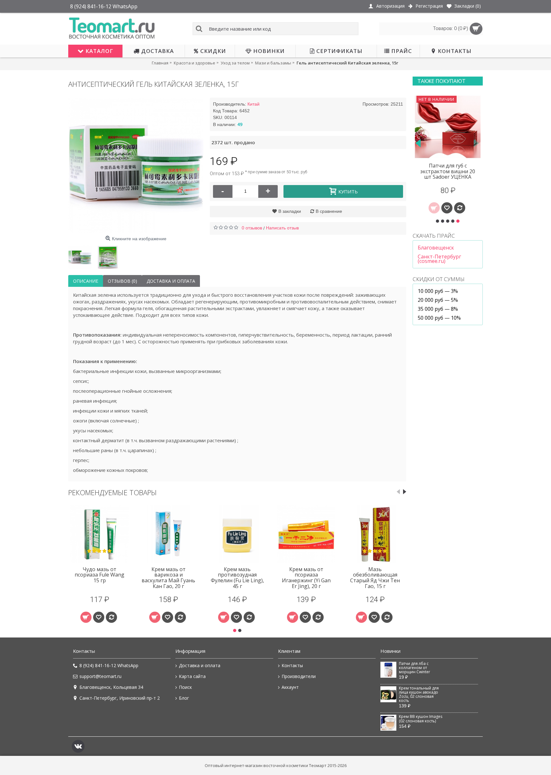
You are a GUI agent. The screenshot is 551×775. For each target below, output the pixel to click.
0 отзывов (252, 227)
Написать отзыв (282, 227)
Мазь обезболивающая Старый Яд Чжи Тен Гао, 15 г (375, 578)
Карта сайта (192, 676)
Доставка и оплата (171, 281)
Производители (299, 676)
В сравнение (329, 211)
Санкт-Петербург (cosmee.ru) (439, 259)
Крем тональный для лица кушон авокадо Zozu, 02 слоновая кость (419, 694)
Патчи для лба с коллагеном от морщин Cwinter (414, 667)
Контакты (292, 665)
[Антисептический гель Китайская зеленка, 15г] (135, 165)
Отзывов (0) (122, 281)
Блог (184, 698)
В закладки (289, 211)
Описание (85, 281)
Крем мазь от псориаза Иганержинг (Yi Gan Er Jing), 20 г (306, 578)
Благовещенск (436, 247)
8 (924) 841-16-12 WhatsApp (108, 665)
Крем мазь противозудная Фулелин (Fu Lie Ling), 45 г (237, 578)
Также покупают (441, 81)
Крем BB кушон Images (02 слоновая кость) (420, 718)
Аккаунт (290, 687)
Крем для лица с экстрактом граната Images (447, 171)
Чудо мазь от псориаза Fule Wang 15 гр (99, 575)
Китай (253, 104)
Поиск (185, 687)
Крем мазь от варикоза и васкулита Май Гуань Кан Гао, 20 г (168, 578)
